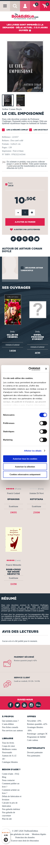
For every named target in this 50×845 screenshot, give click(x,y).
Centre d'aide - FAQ (10, 774)
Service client (22, 677)
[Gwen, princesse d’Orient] (37, 309)
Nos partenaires (33, 756)
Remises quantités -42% (37, 724)
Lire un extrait (40, 130)
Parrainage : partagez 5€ (37, 734)
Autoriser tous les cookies (25, 459)
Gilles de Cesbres (12, 336)
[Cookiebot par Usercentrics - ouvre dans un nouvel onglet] (29, 368)
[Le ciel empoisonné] (25, 91)
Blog (4, 777)
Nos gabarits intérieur (11, 809)
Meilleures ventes (9, 749)
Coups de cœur (8, 746)
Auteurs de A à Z (9, 756)
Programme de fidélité (36, 737)
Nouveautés (7, 752)
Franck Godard (13, 493)
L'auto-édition (8, 724)
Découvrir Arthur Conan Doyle (32, 269)
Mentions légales (39, 834)
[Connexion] (25, 8)
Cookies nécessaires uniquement (25, 474)
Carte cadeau (32, 740)
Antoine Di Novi (36, 493)
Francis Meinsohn (13, 565)
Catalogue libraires (10, 762)
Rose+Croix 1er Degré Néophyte (13, 571)
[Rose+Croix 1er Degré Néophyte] (13, 539)
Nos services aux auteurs (12, 730)
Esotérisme (13, 506)
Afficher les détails (33, 450)
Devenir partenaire (35, 752)
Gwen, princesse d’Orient (37, 337)
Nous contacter (8, 780)
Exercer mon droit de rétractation (25, 841)
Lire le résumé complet (17, 130)
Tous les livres (8, 743)
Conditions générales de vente (16, 834)
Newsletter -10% (34, 721)
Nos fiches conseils (10, 727)
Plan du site (7, 819)
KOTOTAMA (36, 499)
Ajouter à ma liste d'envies (26, 229)
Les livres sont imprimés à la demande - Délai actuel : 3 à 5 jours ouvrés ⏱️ (25, 27)
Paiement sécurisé (24, 657)
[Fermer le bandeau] (46, 369)
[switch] (43, 423)
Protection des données (25, 837)
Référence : (7, 137)
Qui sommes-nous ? (10, 721)
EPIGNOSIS (13, 499)
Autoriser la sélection (25, 466)
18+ (3, 759)
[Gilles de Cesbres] (12, 309)
